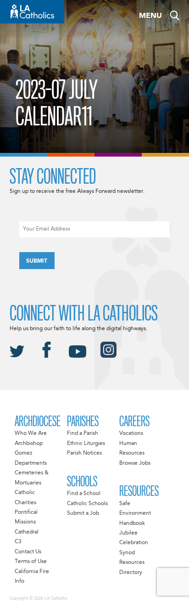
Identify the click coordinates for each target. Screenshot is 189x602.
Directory (130, 572)
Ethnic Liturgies (86, 443)
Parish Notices (84, 453)
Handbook (132, 523)
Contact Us (28, 552)
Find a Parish (82, 433)
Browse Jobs (134, 463)
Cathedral (27, 532)
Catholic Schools (87, 503)
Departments (31, 463)
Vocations (131, 433)
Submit (36, 261)
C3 (18, 542)
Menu (150, 16)
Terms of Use (31, 561)
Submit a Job (83, 513)
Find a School (83, 493)
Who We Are (31, 433)
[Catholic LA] (32, 11)
